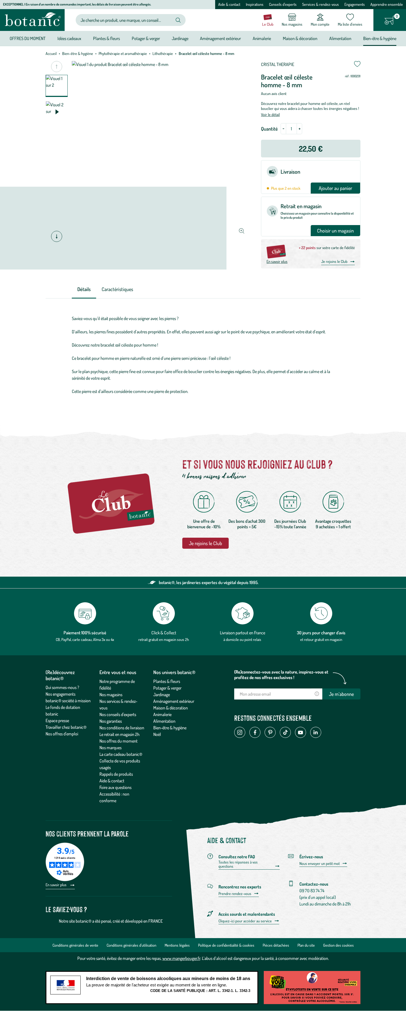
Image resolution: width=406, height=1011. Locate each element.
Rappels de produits (116, 774)
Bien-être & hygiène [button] (379, 38)
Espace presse (57, 720)
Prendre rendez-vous (234, 893)
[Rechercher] (178, 20)
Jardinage (161, 694)
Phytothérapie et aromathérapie (123, 53)
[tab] (84, 290)
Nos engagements (60, 694)
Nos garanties (110, 721)
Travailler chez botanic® (66, 727)
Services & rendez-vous (320, 4)
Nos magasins (110, 694)
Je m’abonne (341, 694)
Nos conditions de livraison (121, 727)
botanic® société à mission (68, 700)
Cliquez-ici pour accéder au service (245, 921)
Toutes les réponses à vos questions (238, 864)
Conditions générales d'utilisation (131, 945)
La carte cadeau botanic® (120, 754)
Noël (157, 734)
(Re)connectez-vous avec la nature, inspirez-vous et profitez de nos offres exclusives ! (281, 674)
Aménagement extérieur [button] (220, 38)
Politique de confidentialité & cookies (226, 945)
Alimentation (164, 721)
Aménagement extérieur (173, 701)
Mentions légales (177, 945)
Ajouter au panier (335, 188)
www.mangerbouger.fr (181, 958)
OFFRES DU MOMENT (28, 38)
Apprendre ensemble (386, 4)
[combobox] (126, 20)
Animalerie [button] (262, 38)
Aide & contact (229, 4)
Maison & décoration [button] (300, 38)
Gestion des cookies (338, 945)
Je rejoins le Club (334, 261)
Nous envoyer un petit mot (319, 863)
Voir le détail (270, 114)
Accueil (51, 53)
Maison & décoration (170, 708)
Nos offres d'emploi (62, 734)
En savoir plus (277, 261)
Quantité (269, 129)
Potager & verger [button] (146, 38)
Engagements (354, 4)
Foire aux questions (115, 787)
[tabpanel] (203, 355)
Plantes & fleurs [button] (106, 38)
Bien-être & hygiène (77, 53)
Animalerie (162, 714)
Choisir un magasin (335, 231)
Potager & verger (167, 688)
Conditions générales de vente (75, 945)
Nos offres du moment (118, 741)
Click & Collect (163, 632)
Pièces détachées (276, 945)
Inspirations (254, 4)
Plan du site (306, 945)
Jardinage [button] (180, 38)
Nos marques (110, 747)
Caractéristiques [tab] (117, 289)
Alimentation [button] (340, 38)
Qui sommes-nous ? (62, 687)
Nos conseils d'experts (117, 714)
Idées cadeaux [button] (69, 38)
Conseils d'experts (283, 4)
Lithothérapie (162, 53)
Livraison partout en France (242, 632)
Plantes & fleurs (166, 681)
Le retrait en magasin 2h (119, 734)
